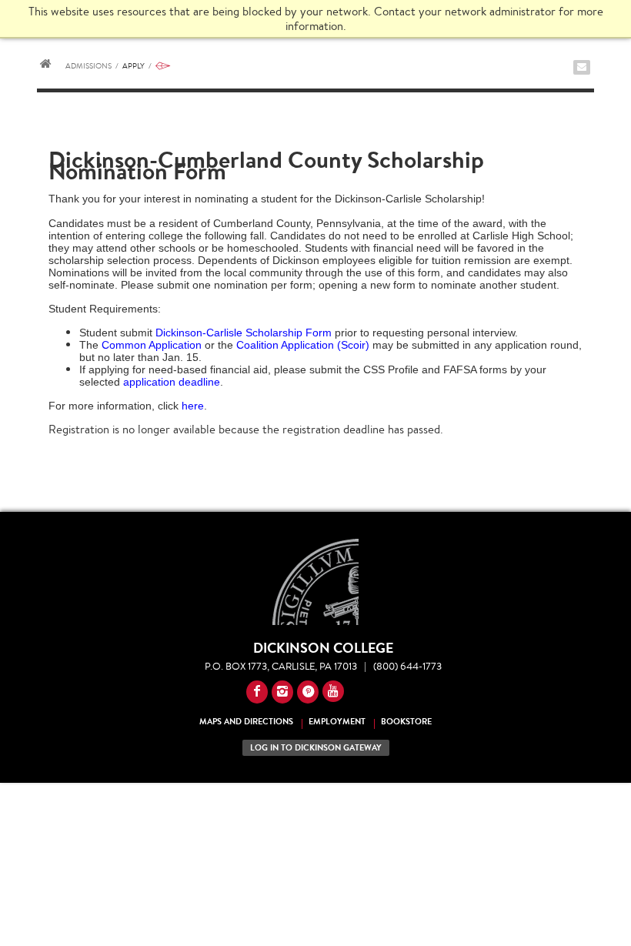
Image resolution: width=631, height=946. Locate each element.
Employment (337, 721)
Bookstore (406, 721)
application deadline (171, 382)
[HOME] (45, 65)
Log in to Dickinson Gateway (316, 748)
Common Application (152, 345)
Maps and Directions (246, 721)
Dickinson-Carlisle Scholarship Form (243, 332)
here (193, 405)
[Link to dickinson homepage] (315, 582)
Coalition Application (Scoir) (302, 345)
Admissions (92, 66)
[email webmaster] (581, 67)
